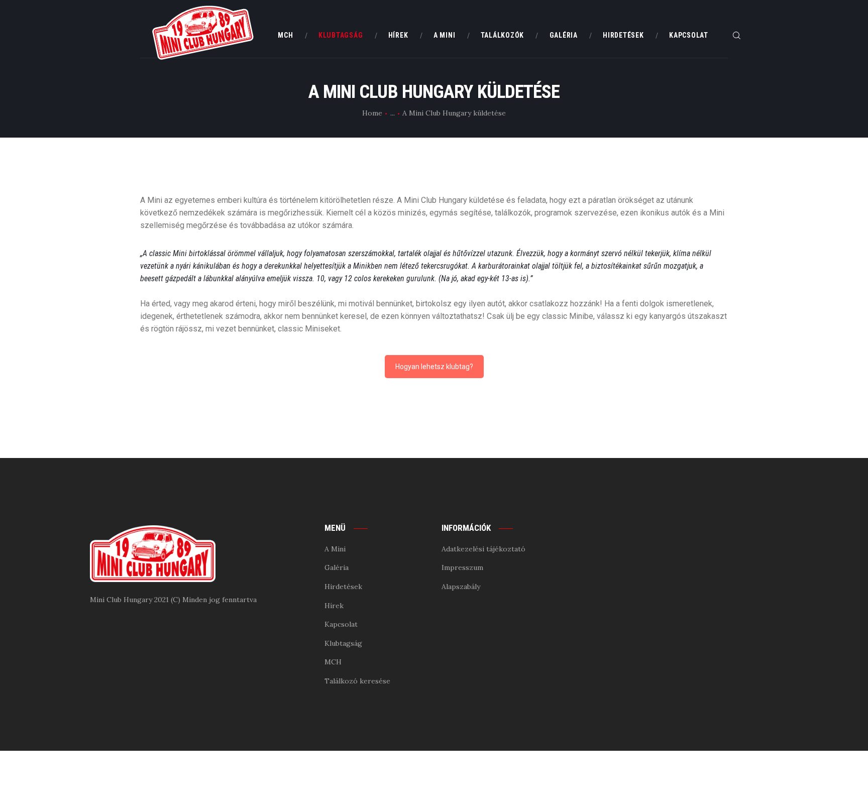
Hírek (334, 605)
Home (372, 113)
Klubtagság (343, 643)
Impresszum (462, 567)
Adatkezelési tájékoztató (483, 548)
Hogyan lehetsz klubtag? (434, 367)
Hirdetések (343, 586)
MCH (333, 661)
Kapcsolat (341, 624)
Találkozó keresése (357, 680)
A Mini (335, 548)
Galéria (336, 567)
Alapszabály (461, 586)
